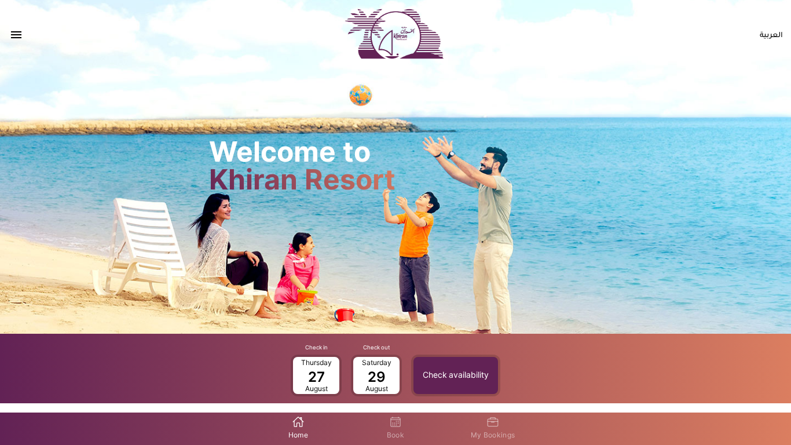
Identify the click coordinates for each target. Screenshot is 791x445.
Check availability (456, 375)
